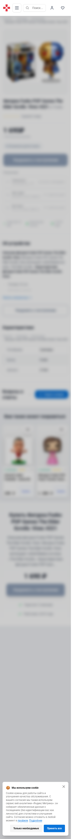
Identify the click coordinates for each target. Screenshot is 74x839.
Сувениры (22, 18)
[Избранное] (62, 7)
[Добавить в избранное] (27, 429)
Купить (26, 491)
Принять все (54, 828)
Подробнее (35, 820)
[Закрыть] (64, 786)
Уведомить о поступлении (35, 160)
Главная (7, 18)
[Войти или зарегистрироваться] (52, 7)
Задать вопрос (54, 394)
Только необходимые (26, 828)
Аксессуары (38, 18)
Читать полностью (15, 297)
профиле (23, 820)
